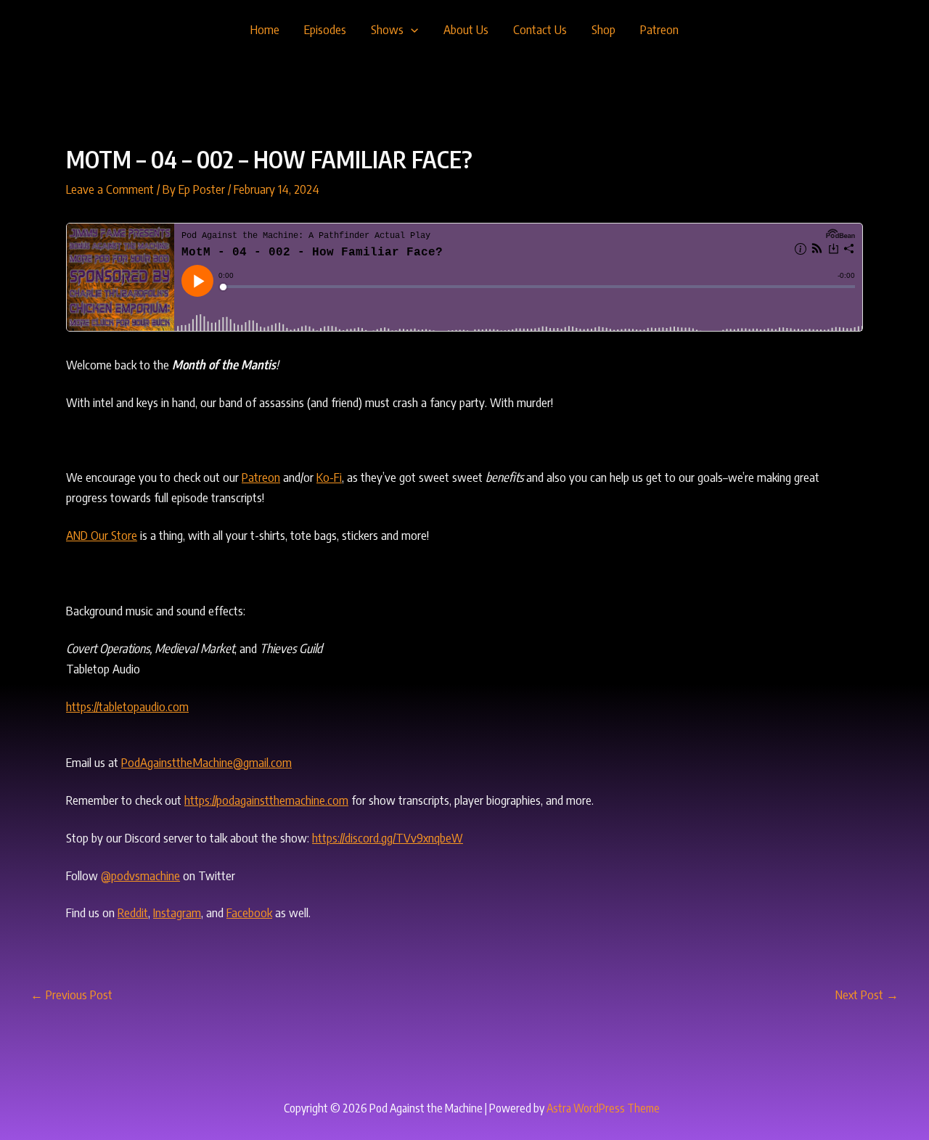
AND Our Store (101, 535)
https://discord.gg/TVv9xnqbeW (387, 837)
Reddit (133, 912)
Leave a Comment (110, 189)
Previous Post (71, 994)
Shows (387, 29)
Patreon (659, 29)
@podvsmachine (140, 875)
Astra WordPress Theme (603, 1108)
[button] (411, 29)
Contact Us (540, 29)
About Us (465, 29)
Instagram (177, 912)
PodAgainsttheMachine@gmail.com (206, 762)
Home (264, 29)
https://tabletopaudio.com (127, 706)
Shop (603, 29)
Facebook (249, 912)
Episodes (325, 29)
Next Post (867, 994)
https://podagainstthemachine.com (266, 800)
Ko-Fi (329, 477)
